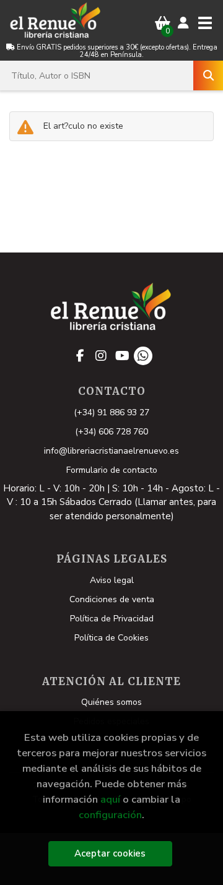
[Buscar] (208, 75)
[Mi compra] (162, 23)
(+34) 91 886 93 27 (111, 412)
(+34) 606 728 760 (111, 432)
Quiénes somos (111, 702)
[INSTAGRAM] (101, 356)
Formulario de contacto (111, 470)
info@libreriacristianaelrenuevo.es (111, 451)
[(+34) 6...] (143, 356)
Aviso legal (112, 580)
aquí (110, 799)
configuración (110, 815)
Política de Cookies (111, 638)
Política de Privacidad (112, 618)
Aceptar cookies (110, 853)
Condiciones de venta (111, 599)
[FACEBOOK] (80, 356)
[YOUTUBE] (122, 356)
